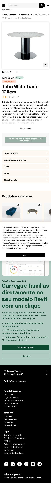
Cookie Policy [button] (12, 245)
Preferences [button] (22, 248)
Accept (25, 255)
